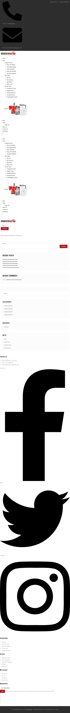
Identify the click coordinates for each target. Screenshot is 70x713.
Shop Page (7, 75)
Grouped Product (11, 95)
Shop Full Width (10, 69)
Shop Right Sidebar (11, 67)
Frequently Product (11, 88)
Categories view (8, 62)
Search (5, 228)
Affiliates (4, 664)
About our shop (5, 644)
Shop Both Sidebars (11, 73)
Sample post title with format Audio (10, 261)
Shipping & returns (6, 658)
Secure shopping (6, 646)
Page (4, 122)
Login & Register (64, 2)
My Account (9, 84)
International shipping (7, 662)
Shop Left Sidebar (11, 65)
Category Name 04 (8, 314)
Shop (4, 60)
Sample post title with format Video (10, 259)
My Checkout (53, 2)
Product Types (8, 86)
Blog (4, 120)
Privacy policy (5, 648)
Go (2, 691)
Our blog (4, 642)
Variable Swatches (11, 93)
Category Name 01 (8, 306)
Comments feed (7, 345)
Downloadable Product (12, 97)
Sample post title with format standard (11, 267)
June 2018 (6, 327)
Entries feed (6, 342)
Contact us (4, 666)
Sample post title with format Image (10, 265)
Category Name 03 (8, 312)
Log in (5, 339)
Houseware (29, 709)
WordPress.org (7, 348)
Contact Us (5, 129)
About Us (5, 127)
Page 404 (7, 125)
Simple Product (10, 90)
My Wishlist (9, 82)
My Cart (8, 77)
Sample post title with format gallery (10, 263)
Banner (6, 108)
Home (4, 58)
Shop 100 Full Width (11, 71)
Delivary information (6, 650)
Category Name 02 (8, 309)
